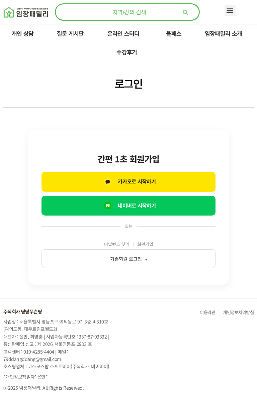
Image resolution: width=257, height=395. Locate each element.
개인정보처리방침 (238, 312)
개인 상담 (22, 33)
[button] (230, 10)
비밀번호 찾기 (117, 244)
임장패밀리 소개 (223, 33)
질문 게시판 (70, 33)
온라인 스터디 (123, 33)
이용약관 (207, 312)
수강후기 (126, 52)
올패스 (173, 33)
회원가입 (145, 244)
